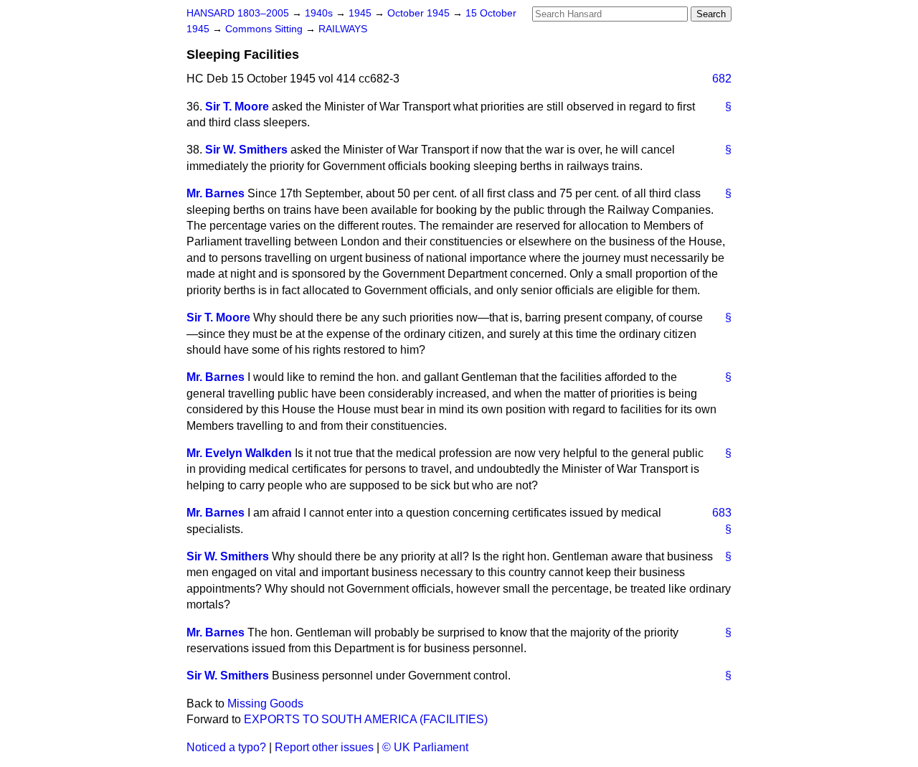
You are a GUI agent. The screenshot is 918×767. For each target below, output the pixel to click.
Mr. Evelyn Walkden (239, 453)
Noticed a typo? (226, 747)
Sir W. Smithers (246, 149)
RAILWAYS (342, 29)
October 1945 (420, 13)
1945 (361, 13)
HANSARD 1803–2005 (237, 13)
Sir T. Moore (237, 106)
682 (722, 78)
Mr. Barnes (215, 193)
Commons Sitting (265, 29)
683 (722, 513)
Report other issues (324, 747)
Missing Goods (265, 703)
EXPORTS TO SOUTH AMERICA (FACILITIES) (366, 719)
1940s (320, 13)
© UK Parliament (425, 747)
